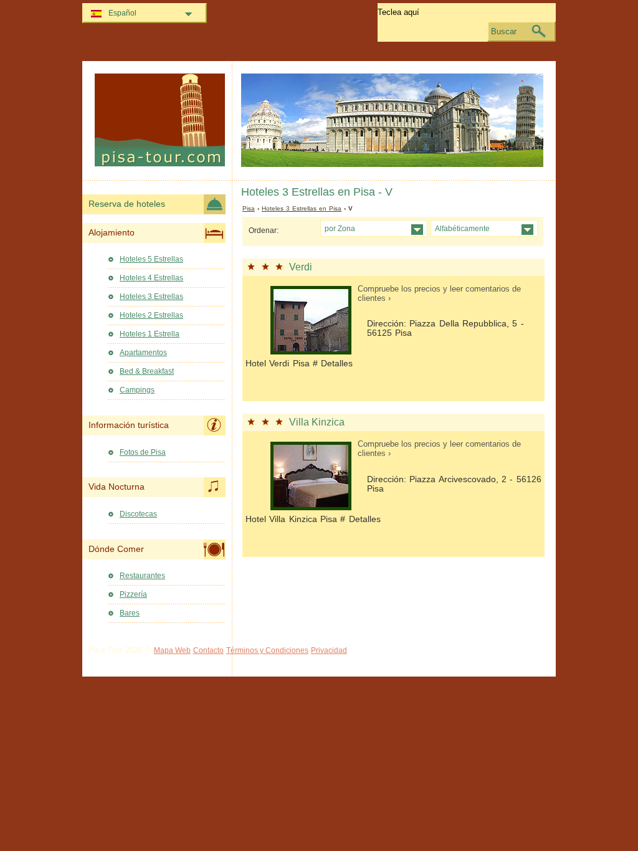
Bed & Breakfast (147, 371)
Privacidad (329, 650)
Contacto (208, 650)
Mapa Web (172, 650)
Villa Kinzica (317, 422)
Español (122, 13)
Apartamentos (143, 352)
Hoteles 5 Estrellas (151, 259)
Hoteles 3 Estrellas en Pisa (301, 208)
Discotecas (138, 514)
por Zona (340, 228)
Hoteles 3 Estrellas (151, 296)
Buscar (504, 31)
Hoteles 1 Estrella (149, 334)
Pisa (248, 208)
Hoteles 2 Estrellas (151, 315)
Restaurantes (142, 575)
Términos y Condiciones (267, 650)
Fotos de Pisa (143, 452)
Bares (130, 613)
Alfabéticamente (462, 228)
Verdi (300, 267)
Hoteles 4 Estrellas (151, 277)
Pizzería (133, 594)
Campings (137, 390)
